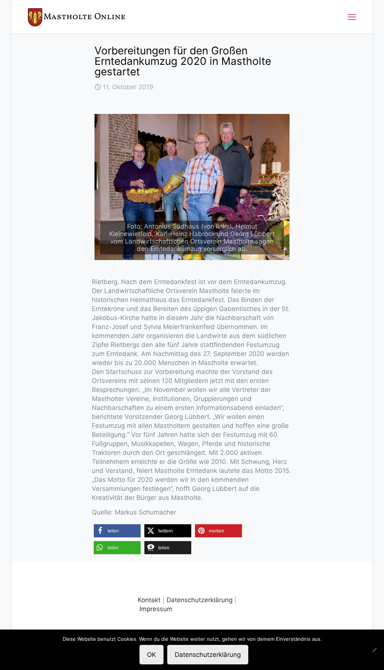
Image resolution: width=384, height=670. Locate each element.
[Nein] (374, 650)
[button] (117, 530)
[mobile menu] (351, 16)
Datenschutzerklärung (199, 600)
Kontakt (149, 600)
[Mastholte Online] (76, 17)
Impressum (156, 609)
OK (151, 654)
